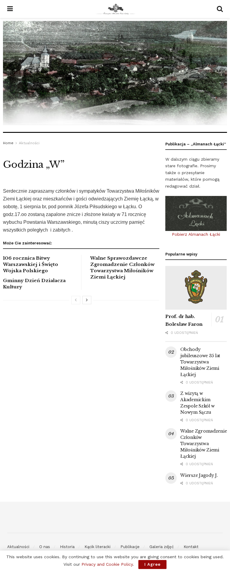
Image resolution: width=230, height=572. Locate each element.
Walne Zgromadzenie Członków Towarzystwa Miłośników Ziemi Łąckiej (203, 443)
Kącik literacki (97, 546)
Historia (67, 546)
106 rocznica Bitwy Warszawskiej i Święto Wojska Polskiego (30, 264)
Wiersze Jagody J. (199, 475)
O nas (44, 546)
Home (8, 143)
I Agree (152, 564)
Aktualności (29, 143)
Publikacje (130, 546)
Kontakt (191, 546)
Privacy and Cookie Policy (107, 564)
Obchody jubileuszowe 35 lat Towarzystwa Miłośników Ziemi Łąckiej (200, 362)
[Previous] (75, 300)
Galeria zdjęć (161, 546)
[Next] (86, 300)
